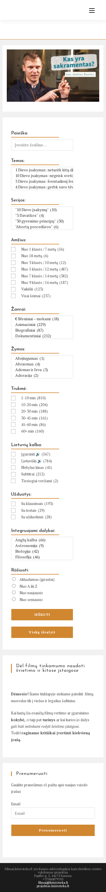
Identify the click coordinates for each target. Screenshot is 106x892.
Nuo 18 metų (34, 255)
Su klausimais (37, 503)
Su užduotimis (36, 516)
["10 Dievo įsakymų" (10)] (42, 210)
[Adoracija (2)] (42, 375)
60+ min (32, 431)
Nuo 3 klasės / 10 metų (43, 262)
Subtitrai (33, 474)
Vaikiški (32, 289)
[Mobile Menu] (90, 10)
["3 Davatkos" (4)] (42, 215)
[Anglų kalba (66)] (42, 540)
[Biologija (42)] (42, 551)
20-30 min (34, 411)
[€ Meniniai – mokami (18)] (42, 319)
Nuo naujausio (31, 592)
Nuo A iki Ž (28, 586)
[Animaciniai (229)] (42, 324)
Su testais (33, 510)
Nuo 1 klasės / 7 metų (42, 249)
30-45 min (34, 418)
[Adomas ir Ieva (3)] (42, 370)
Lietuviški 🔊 (36, 460)
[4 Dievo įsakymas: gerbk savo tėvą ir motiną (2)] (42, 187)
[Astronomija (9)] (42, 545)
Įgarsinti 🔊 (35, 454)
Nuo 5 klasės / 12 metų (44, 269)
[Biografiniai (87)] (42, 330)
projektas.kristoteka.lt (53, 886)
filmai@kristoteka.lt (53, 882)
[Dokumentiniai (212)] (42, 336)
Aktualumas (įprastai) (37, 579)
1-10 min (33, 397)
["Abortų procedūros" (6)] (42, 227)
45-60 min (33, 424)
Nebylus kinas (36, 467)
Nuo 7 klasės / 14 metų (44, 275)
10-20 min (34, 404)
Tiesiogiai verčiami (39, 480)
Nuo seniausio (31, 599)
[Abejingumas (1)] (42, 358)
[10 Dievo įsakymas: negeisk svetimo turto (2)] (42, 175)
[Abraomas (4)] (42, 364)
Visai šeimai (36, 295)
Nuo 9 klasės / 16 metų (44, 282)
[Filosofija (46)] (42, 557)
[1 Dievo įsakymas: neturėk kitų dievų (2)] (42, 170)
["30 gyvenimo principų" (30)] (42, 221)
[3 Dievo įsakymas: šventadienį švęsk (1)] (42, 181)
